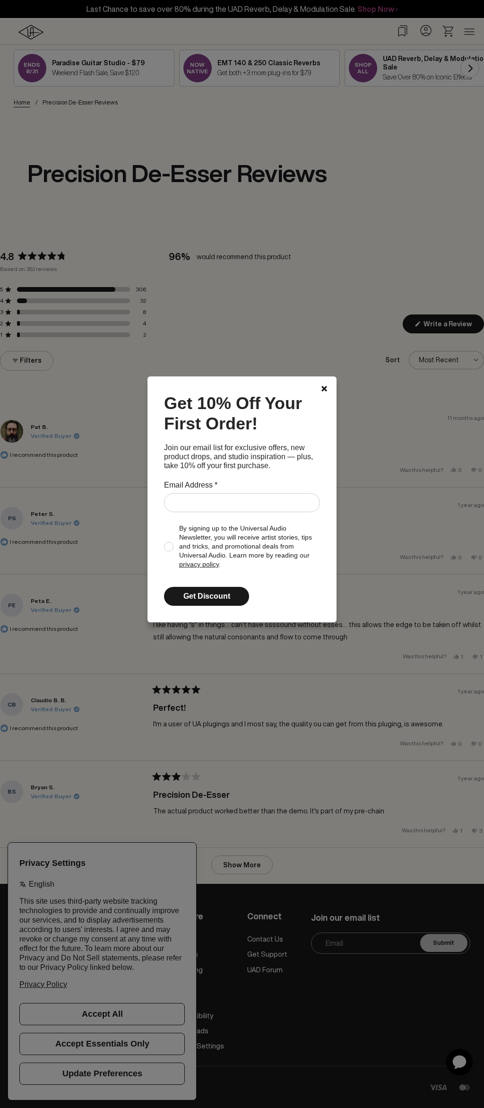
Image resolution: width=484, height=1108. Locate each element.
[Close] (324, 388)
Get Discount (206, 596)
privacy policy (199, 564)
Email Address (190, 485)
